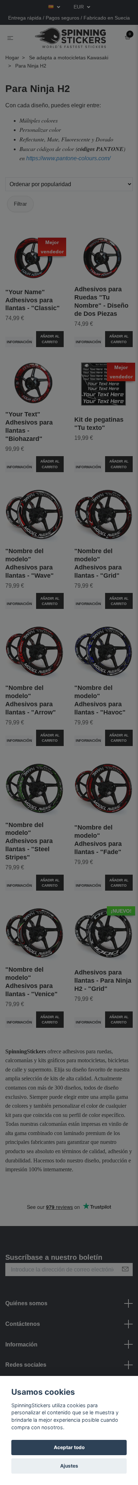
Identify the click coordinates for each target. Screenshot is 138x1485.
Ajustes (69, 1466)
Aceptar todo (69, 1447)
